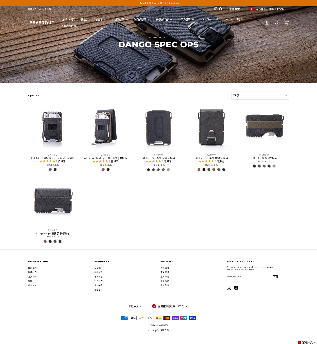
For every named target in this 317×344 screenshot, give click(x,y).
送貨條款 (165, 281)
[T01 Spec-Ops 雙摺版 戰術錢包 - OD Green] (55, 241)
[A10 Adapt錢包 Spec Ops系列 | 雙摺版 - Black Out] (108, 169)
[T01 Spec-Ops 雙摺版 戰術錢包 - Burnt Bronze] (45, 241)
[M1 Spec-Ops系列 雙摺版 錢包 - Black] (204, 169)
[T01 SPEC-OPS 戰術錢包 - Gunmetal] (269, 166)
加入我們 (32, 277)
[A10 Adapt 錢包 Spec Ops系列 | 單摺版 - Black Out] (55, 169)
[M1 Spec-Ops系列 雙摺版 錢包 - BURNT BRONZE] (199, 169)
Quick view (53, 147)
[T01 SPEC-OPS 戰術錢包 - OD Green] (259, 166)
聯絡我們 (32, 272)
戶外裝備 (98, 285)
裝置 (84, 19)
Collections (161, 37)
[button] (48, 161)
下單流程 (165, 272)
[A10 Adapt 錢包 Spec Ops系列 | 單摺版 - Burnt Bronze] (50, 169)
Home (152, 37)
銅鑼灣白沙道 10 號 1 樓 (39, 9)
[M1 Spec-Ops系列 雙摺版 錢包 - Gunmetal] (223, 169)
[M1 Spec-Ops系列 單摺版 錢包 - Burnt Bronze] (163, 169)
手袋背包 (162, 19)
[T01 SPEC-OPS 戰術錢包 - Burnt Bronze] (264, 166)
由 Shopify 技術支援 (158, 330)
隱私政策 (165, 285)
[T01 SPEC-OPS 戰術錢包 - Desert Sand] (274, 166)
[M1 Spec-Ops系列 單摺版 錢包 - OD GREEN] (153, 169)
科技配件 (184, 19)
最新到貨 (68, 19)
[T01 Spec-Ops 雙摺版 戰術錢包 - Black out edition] (50, 241)
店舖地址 (32, 285)
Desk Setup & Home (214, 19)
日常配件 (118, 19)
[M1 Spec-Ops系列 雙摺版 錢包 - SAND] (214, 169)
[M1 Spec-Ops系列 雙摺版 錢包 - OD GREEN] (209, 169)
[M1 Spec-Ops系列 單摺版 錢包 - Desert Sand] (168, 169)
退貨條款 (165, 277)
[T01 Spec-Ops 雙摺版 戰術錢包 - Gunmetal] (60, 241)
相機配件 (140, 19)
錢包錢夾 (98, 281)
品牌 (99, 19)
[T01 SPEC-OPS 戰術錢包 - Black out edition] (254, 166)
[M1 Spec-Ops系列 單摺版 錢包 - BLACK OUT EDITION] (148, 169)
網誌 (30, 281)
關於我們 (32, 268)
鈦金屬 (97, 290)
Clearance (69, 26)
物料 (241, 19)
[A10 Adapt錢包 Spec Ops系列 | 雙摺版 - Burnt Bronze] (103, 169)
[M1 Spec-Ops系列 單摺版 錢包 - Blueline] (158, 169)
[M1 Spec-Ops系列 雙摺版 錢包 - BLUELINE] (219, 169)
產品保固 (165, 268)
